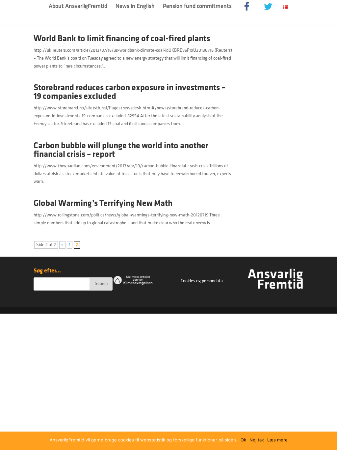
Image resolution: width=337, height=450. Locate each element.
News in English (135, 7)
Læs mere (277, 439)
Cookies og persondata (202, 281)
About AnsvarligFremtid (78, 7)
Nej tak (256, 439)
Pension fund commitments (197, 7)
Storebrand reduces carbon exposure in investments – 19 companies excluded (129, 92)
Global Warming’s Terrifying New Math (103, 203)
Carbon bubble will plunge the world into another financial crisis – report (121, 150)
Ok (243, 439)
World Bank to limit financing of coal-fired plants (122, 39)
